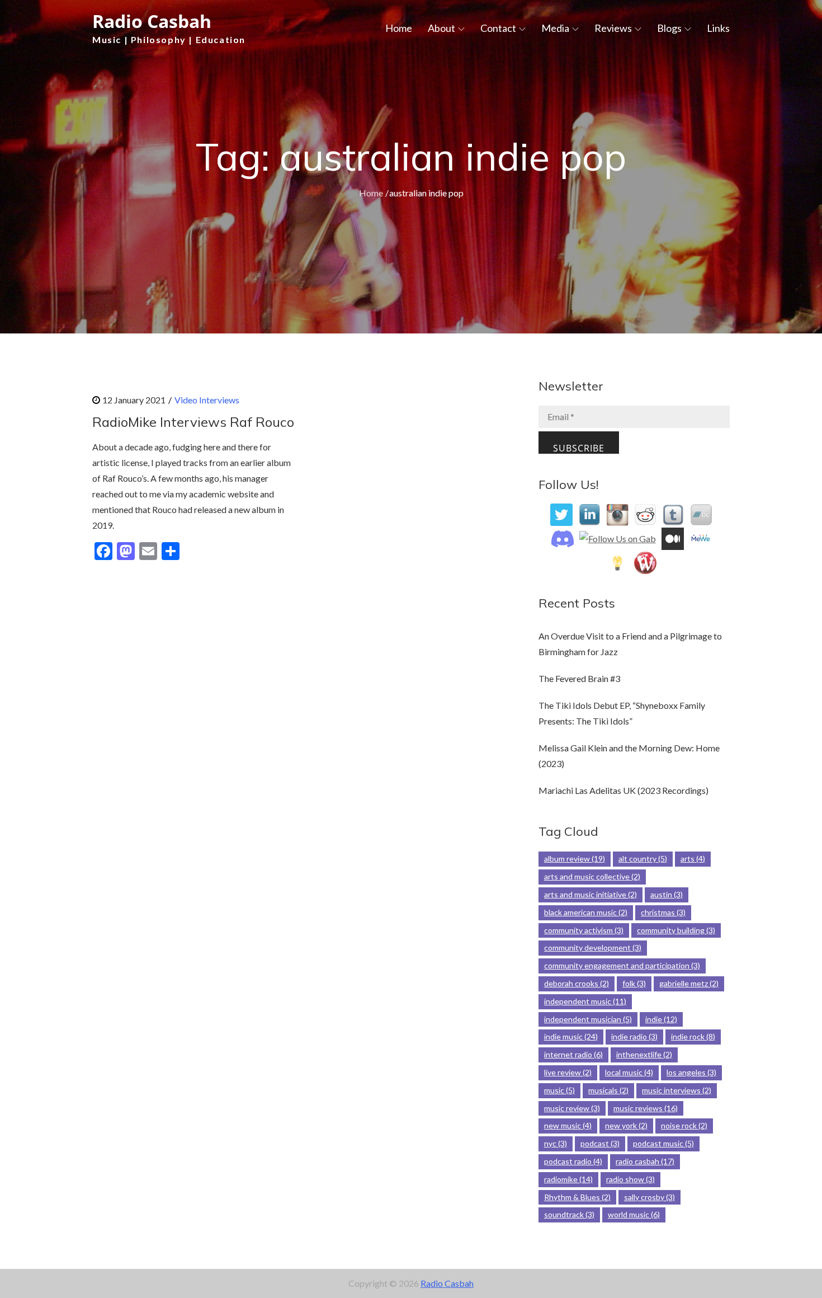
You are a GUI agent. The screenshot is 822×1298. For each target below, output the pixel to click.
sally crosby (649, 1197)
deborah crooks (576, 983)
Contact (498, 28)
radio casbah (645, 1161)
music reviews (645, 1108)
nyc (555, 1143)
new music (568, 1125)
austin (666, 894)
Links (718, 28)
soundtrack (569, 1214)
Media (555, 28)
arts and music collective (592, 876)
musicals (608, 1090)
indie (661, 1019)
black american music (585, 912)
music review (572, 1108)
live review (568, 1072)
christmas (663, 912)
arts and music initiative (590, 894)
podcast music (663, 1143)
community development (592, 947)
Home (398, 28)
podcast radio (573, 1161)
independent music (585, 1001)
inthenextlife (644, 1054)
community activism (583, 930)
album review (574, 858)
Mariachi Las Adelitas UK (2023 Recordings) (623, 790)
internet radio (573, 1054)
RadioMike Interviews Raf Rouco (193, 421)
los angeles (691, 1072)
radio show (630, 1179)
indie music (571, 1036)
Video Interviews (206, 399)
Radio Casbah (151, 21)
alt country (642, 858)
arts (693, 858)
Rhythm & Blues (577, 1197)
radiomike (568, 1179)
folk (634, 983)
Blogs (669, 28)
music (559, 1090)
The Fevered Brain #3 (579, 678)
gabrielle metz (689, 983)
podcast (600, 1143)
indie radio (634, 1036)
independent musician (588, 1019)
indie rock (693, 1036)
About (441, 28)
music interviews (676, 1090)
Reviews (613, 28)
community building (676, 930)
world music (634, 1214)
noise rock (684, 1125)
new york (626, 1125)
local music (629, 1072)
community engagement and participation (622, 965)
